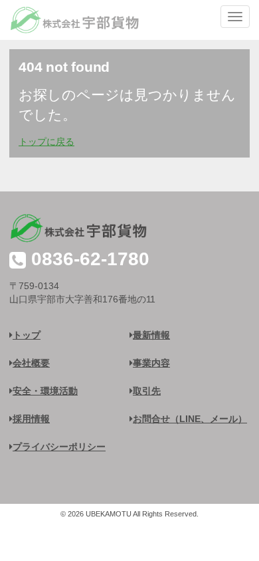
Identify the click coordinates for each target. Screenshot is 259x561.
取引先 (147, 391)
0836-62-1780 (90, 259)
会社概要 (31, 363)
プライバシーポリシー (59, 446)
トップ (27, 335)
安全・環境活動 (45, 391)
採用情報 (31, 418)
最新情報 (151, 335)
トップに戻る (46, 141)
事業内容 (151, 363)
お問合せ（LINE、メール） (190, 418)
